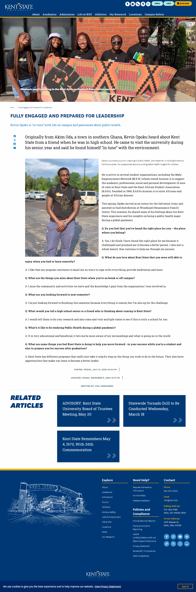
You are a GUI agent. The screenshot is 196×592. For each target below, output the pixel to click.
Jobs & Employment (111, 516)
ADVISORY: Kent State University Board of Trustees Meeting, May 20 (87, 409)
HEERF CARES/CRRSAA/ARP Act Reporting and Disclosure (144, 537)
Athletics (106, 507)
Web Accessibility (141, 555)
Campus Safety (109, 512)
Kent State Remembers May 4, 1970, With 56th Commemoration (86, 444)
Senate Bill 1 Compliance (144, 550)
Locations (106, 526)
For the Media (139, 495)
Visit (168, 3)
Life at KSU (107, 521)
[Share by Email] (14, 148)
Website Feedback (141, 500)
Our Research (108, 536)
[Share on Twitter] (14, 140)
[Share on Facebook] (14, 136)
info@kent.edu (171, 500)
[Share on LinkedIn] (14, 144)
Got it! (185, 586)
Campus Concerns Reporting (141, 527)
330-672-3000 (171, 490)
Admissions (107, 497)
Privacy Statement (141, 546)
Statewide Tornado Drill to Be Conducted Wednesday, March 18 (154, 409)
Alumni (105, 502)
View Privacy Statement (107, 586)
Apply (157, 3)
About (105, 487)
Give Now (184, 3)
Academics (107, 492)
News (104, 531)
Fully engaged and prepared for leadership (35, 107)
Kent (12, 107)
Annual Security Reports (144, 520)
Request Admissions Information (142, 488)
